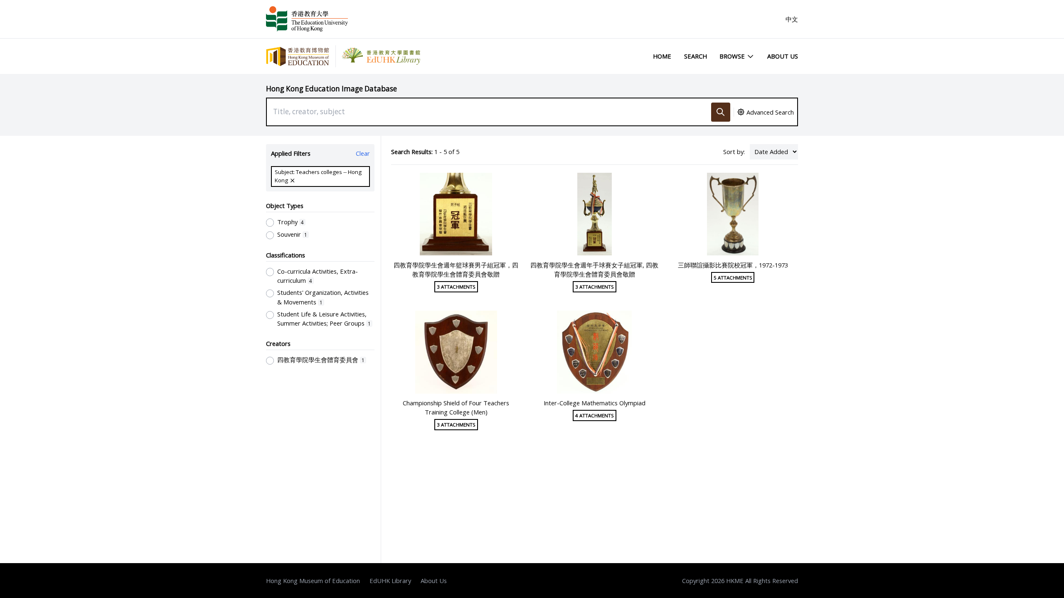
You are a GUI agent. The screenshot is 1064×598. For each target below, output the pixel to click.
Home (662, 56)
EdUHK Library (390, 580)
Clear (363, 153)
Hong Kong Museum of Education (313, 580)
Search (695, 56)
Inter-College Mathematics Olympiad (594, 403)
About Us (782, 56)
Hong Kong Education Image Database (331, 88)
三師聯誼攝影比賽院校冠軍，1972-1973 (733, 265)
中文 (792, 19)
